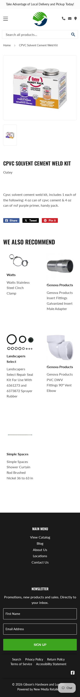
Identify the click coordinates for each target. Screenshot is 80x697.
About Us (40, 550)
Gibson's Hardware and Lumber (44, 684)
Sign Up (40, 645)
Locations (40, 556)
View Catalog (40, 537)
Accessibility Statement (51, 664)
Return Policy (56, 659)
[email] (69, 18)
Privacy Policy (34, 659)
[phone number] (63, 18)
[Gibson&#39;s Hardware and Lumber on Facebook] (73, 673)
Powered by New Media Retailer (38, 689)
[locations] (75, 18)
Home (7, 45)
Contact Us (40, 562)
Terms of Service (21, 664)
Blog (40, 543)
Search (16, 659)
